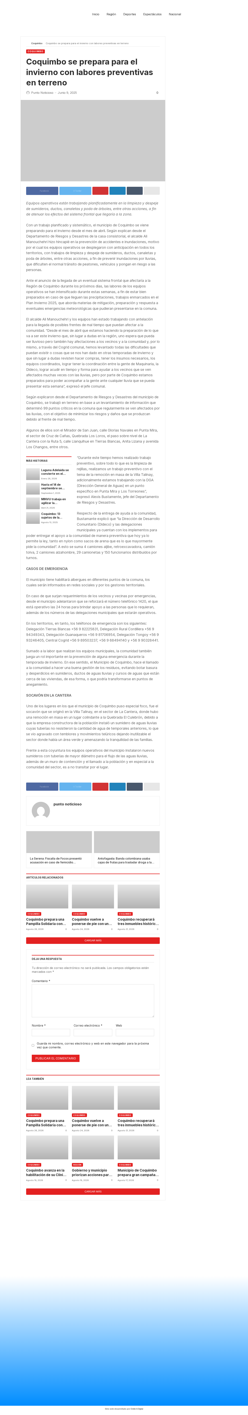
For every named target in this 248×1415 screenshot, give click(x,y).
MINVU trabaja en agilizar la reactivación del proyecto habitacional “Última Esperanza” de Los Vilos (55, 501)
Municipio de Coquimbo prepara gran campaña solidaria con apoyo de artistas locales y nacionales (137, 1172)
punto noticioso (68, 804)
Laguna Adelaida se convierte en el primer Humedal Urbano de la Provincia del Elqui (55, 472)
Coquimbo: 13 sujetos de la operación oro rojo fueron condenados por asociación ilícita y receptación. (56, 516)
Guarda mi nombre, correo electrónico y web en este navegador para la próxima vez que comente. (93, 1045)
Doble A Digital (137, 1409)
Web (119, 1025)
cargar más (93, 940)
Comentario (41, 981)
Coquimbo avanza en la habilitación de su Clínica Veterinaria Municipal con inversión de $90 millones (46, 1172)
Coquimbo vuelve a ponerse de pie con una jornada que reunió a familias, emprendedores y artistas (93, 921)
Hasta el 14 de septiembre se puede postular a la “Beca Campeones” (55, 486)
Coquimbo (36, 43)
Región (77, 1165)
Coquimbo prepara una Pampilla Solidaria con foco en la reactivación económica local (45, 921)
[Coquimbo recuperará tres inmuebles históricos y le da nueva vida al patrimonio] (139, 896)
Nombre (39, 1025)
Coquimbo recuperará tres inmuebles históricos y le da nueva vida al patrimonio (139, 921)
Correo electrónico (88, 1025)
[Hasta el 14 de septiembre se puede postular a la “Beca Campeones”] (33, 489)
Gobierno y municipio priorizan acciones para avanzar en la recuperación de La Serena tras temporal (91, 1172)
